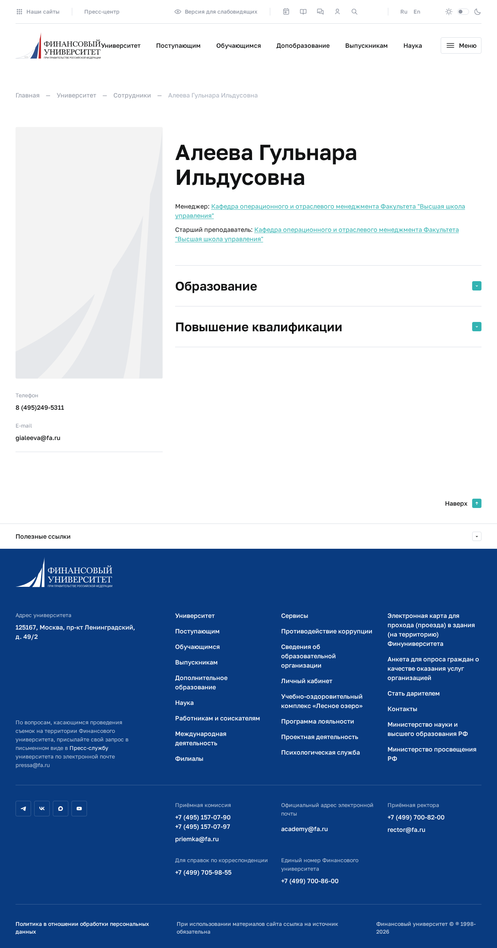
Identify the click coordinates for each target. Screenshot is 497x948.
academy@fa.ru (304, 829)
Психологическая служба (320, 752)
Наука (412, 45)
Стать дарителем (414, 693)
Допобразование (303, 45)
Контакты (402, 709)
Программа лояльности (317, 721)
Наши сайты (42, 11)
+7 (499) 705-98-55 (203, 872)
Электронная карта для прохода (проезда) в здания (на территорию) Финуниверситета (431, 629)
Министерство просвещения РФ (432, 753)
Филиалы (189, 758)
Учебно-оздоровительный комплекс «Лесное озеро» (322, 701)
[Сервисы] (320, 12)
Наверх (456, 503)
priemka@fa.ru (197, 839)
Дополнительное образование (201, 682)
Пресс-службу (89, 747)
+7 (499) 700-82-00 (416, 817)
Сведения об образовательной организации (308, 656)
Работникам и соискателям (217, 718)
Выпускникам (366, 45)
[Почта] (371, 12)
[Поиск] (354, 12)
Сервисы (294, 615)
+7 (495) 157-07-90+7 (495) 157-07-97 (203, 821)
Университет (121, 45)
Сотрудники (132, 95)
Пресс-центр (102, 11)
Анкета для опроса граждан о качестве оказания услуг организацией (433, 668)
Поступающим (178, 45)
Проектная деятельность (319, 737)
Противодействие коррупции (326, 631)
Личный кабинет (306, 681)
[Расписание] (286, 12)
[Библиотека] (303, 12)
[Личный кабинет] (337, 12)
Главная (28, 95)
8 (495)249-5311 (40, 407)
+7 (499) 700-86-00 (310, 881)
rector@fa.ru (407, 829)
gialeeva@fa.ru (38, 438)
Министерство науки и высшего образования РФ (428, 729)
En (417, 11)
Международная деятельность (200, 738)
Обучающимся (238, 45)
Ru (403, 11)
